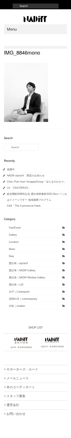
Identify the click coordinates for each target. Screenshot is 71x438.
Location (14, 241)
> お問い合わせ (14, 413)
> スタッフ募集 (14, 396)
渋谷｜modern (17, 305)
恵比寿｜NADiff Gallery (22, 270)
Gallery (13, 234)
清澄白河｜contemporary (23, 298)
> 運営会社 (11, 405)
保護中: (11, 169)
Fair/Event (15, 227)
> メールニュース (16, 378)
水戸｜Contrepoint (19, 291)
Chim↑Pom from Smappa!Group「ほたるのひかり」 (36, 181)
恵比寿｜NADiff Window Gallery (27, 277)
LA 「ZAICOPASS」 (19, 187)
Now (11, 256)
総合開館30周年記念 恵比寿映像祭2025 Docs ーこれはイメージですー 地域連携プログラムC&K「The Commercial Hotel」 (37, 199)
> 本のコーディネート (19, 387)
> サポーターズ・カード (21, 369)
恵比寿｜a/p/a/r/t (18, 263)
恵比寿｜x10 (16, 284)
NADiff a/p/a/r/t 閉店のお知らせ (26, 175)
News (12, 249)
